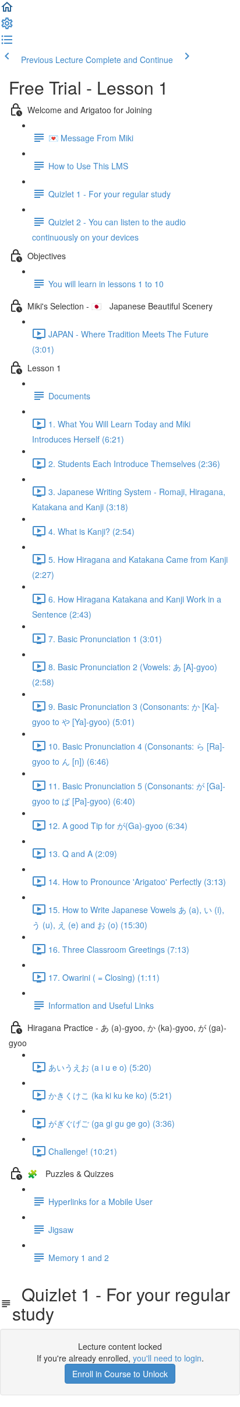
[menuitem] (7, 27)
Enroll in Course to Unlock (120, 1374)
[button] (7, 10)
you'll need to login (167, 1358)
